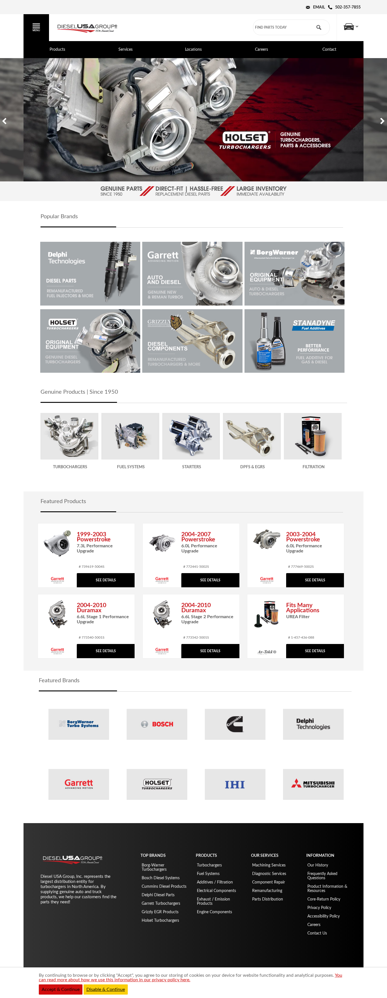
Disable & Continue (105, 989)
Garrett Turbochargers (161, 904)
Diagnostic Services (269, 874)
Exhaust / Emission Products (213, 901)
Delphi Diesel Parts (158, 895)
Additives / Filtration (215, 882)
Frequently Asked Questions (322, 876)
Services (125, 50)
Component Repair (268, 882)
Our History (317, 865)
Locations (193, 50)
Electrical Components (216, 891)
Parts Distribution (267, 899)
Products (57, 50)
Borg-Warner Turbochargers (154, 867)
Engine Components (214, 912)
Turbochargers (209, 865)
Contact (329, 50)
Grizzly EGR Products (160, 912)
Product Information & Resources (327, 889)
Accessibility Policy (323, 916)
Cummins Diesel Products (164, 887)
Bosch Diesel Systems (161, 878)
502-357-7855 (348, 7)
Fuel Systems (208, 874)
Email (319, 7)
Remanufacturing (267, 891)
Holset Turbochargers (160, 921)
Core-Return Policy (323, 899)
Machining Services (269, 865)
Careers (261, 50)
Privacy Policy (319, 908)
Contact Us (317, 933)
